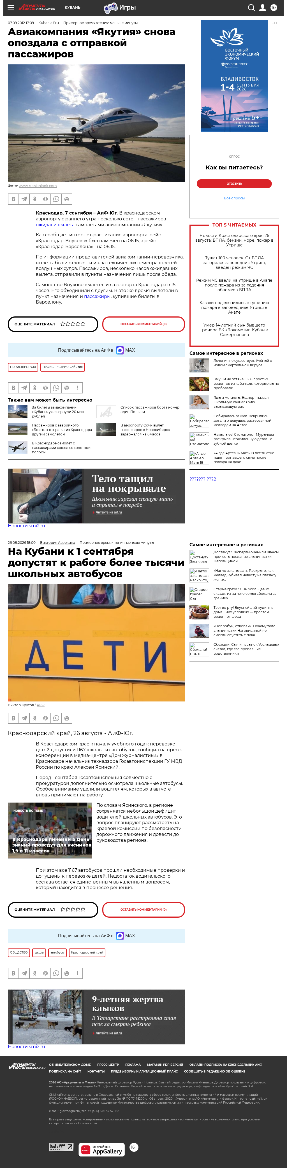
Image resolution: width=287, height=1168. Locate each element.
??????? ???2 (202, 479)
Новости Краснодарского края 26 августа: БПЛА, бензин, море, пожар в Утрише (234, 240)
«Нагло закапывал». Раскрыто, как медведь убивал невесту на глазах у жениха (245, 575)
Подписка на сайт (65, 1071)
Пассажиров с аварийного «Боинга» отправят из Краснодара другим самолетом (62, 429)
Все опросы (234, 198)
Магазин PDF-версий (165, 1065)
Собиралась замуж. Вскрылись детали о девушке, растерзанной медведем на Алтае (242, 420)
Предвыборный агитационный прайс (144, 1071)
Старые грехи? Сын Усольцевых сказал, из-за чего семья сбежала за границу (245, 593)
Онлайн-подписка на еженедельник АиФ (225, 1065)
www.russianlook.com (38, 186)
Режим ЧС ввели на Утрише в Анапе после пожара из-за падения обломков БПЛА (234, 285)
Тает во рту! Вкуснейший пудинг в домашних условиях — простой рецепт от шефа (243, 612)
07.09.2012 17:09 (21, 23)
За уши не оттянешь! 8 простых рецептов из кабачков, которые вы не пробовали (246, 383)
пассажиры (97, 296)
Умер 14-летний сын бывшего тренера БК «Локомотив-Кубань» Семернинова (234, 330)
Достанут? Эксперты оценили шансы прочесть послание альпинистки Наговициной (246, 556)
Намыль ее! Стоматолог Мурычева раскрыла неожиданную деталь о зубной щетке (244, 439)
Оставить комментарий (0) (144, 324)
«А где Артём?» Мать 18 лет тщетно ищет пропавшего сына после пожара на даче (244, 457)
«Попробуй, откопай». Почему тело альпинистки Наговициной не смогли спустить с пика (245, 630)
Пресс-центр (108, 1065)
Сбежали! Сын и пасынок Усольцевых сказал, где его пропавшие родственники (246, 649)
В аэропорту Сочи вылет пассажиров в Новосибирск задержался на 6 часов (145, 429)
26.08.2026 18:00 (22, 542)
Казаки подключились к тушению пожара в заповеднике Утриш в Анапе (234, 307)
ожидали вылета (55, 224)
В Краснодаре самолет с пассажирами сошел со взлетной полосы (61, 447)
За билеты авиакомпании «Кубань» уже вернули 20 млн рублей (58, 411)
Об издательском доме (70, 1065)
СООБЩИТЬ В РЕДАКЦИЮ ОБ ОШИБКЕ (214, 1071)
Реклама (133, 1065)
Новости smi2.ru (26, 525)
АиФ (41, 705)
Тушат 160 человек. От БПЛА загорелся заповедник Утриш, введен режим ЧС (234, 263)
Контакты (96, 1071)
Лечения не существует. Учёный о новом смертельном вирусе (243, 362)
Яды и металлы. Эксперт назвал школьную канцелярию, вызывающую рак (241, 402)
